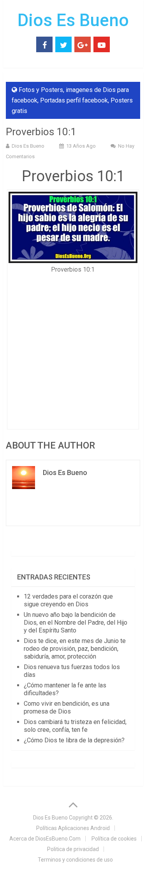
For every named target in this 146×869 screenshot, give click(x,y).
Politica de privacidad (73, 849)
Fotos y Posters (41, 90)
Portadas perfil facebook (74, 100)
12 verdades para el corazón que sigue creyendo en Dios (68, 600)
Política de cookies (114, 838)
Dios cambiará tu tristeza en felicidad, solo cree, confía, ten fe (75, 725)
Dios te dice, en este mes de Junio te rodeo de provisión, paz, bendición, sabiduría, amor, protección (75, 648)
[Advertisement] (73, 349)
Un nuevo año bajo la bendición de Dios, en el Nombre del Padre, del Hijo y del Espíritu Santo (75, 622)
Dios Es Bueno (73, 20)
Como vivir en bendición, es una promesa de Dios (66, 707)
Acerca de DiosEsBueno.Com (45, 838)
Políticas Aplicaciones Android (73, 828)
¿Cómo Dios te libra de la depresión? (74, 740)
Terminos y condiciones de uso (75, 860)
